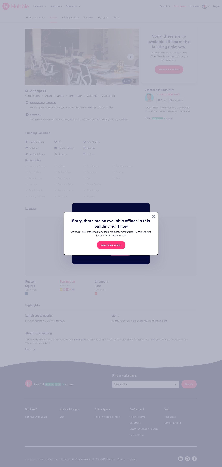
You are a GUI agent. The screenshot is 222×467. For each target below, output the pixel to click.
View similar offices (111, 245)
